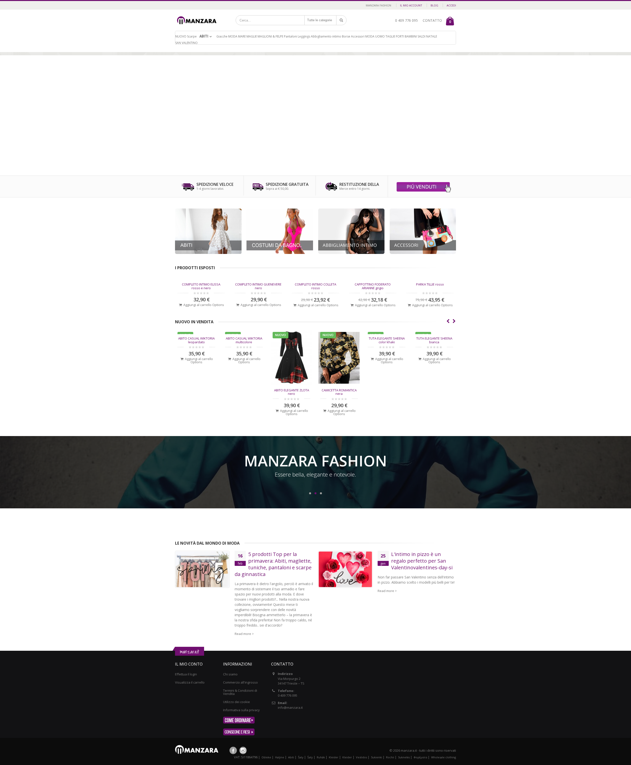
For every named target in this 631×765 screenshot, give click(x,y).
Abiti (203, 36)
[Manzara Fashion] (198, 15)
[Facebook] (233, 750)
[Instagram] (243, 750)
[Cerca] (341, 20)
